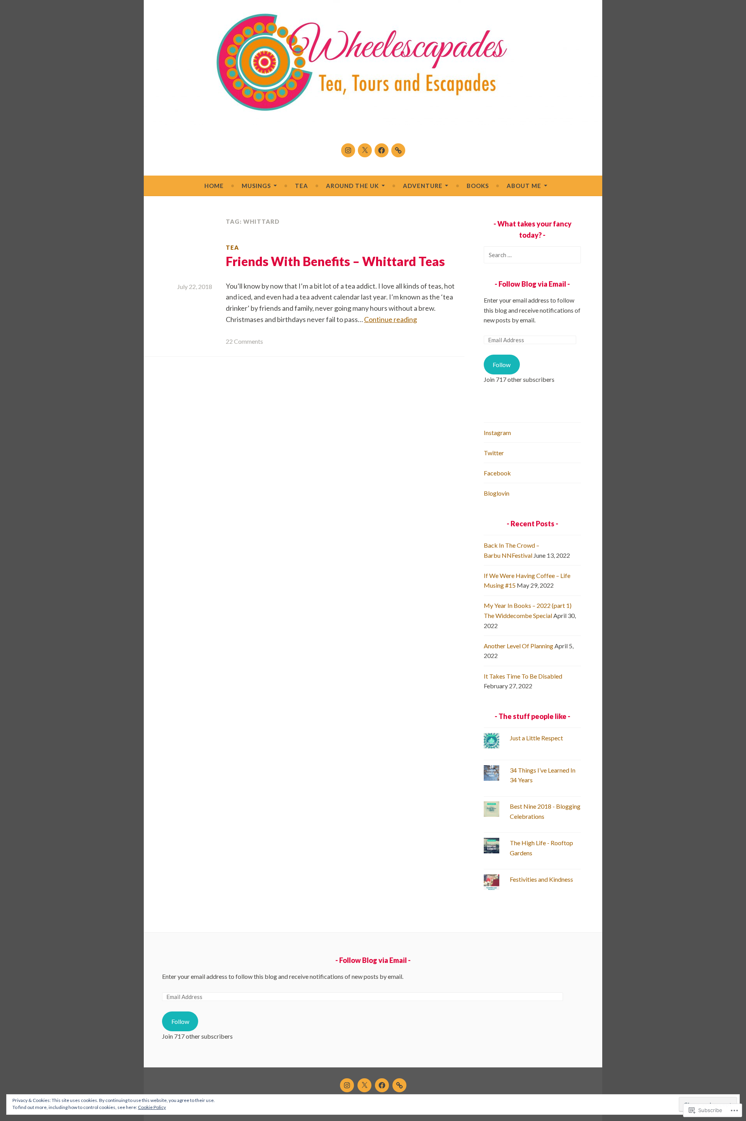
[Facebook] (381, 150)
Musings (256, 185)
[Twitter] (365, 150)
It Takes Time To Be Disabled (523, 676)
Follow (502, 364)
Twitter (494, 452)
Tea (301, 185)
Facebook (497, 473)
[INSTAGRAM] (347, 1085)
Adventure (423, 185)
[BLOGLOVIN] (399, 1085)
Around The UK (352, 185)
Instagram (497, 432)
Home (214, 185)
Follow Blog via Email (532, 284)
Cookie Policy (152, 1107)
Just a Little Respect (536, 738)
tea (232, 247)
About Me (524, 185)
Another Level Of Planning (518, 645)
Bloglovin (496, 493)
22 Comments (244, 341)
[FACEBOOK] (382, 1085)
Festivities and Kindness (541, 879)
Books (478, 185)
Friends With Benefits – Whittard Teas (335, 261)
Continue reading (390, 319)
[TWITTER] (364, 1085)
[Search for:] (532, 254)
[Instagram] (348, 150)
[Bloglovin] (398, 150)
